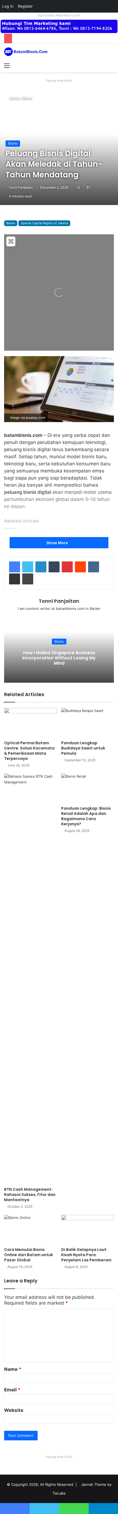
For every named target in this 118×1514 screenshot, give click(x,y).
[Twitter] (27, 566)
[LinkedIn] (40, 566)
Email (12, 1389)
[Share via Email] (14, 578)
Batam (10, 223)
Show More (57, 542)
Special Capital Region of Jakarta (44, 223)
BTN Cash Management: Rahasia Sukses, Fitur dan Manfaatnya (29, 1194)
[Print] (27, 578)
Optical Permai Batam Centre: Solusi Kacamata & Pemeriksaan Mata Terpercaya (29, 750)
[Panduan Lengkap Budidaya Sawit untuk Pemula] (87, 722)
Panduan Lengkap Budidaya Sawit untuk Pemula (83, 748)
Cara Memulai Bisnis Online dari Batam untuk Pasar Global (28, 1255)
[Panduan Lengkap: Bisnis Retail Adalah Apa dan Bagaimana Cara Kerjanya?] (87, 788)
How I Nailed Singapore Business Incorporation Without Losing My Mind (59, 657)
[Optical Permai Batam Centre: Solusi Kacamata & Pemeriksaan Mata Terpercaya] (30, 722)
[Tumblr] (54, 566)
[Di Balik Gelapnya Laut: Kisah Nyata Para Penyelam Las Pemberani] (87, 1229)
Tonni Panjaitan (21, 187)
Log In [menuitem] (7, 6)
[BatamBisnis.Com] (26, 51)
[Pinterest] (67, 566)
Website (13, 1410)
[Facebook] (14, 566)
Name (12, 1369)
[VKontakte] (93, 566)
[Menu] (7, 65)
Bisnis (27, 98)
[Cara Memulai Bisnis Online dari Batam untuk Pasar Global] (30, 1229)
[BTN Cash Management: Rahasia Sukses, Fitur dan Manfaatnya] (30, 979)
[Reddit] (80, 566)
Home (13, 98)
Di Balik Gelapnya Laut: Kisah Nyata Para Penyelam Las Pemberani (86, 1255)
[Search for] (111, 65)
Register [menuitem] (25, 6)
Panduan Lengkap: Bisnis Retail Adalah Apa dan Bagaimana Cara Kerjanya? (86, 816)
